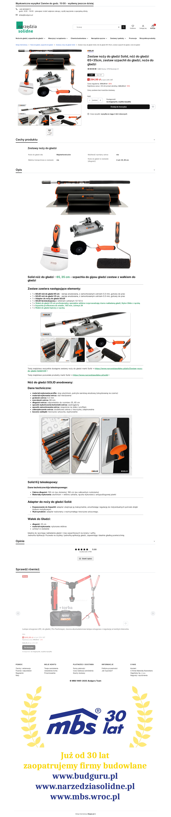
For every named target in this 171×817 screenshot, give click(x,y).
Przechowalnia (49, 673)
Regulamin (20, 673)
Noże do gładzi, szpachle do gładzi (41, 45)
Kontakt (133, 668)
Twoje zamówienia (51, 668)
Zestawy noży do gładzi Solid (65, 45)
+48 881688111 (25, 9)
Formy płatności (79, 668)
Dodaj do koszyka (119, 107)
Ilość (89, 96)
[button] (123, 27)
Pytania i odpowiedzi (24, 671)
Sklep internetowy (22, 45)
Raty (17, 675)
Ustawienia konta (50, 671)
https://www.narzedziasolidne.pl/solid (90, 375)
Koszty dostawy (79, 673)
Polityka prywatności (109, 668)
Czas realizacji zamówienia (83, 671)
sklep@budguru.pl (26, 15)
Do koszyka (28, 647)
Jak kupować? (107, 671)
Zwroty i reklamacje (23, 668)
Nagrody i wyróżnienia (139, 675)
